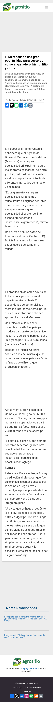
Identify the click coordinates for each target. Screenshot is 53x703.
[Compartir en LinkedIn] (21, 105)
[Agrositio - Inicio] (16, 7)
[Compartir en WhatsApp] (16, 105)
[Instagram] (26, 695)
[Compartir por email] (30, 105)
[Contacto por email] (41, 695)
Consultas (26, 692)
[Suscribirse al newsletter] (36, 695)
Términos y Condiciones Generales (26, 687)
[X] (17, 695)
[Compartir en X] (12, 105)
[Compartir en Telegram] (26, 105)
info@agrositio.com (29, 668)
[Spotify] (31, 695)
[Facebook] (12, 695)
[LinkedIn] (22, 695)
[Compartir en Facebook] (7, 105)
